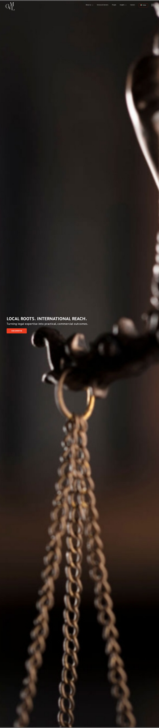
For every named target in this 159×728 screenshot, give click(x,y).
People (114, 5)
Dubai (144, 5)
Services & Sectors (102, 5)
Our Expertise (16, 331)
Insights (122, 5)
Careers (132, 5)
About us (89, 5)
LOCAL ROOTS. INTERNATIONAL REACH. (47, 319)
